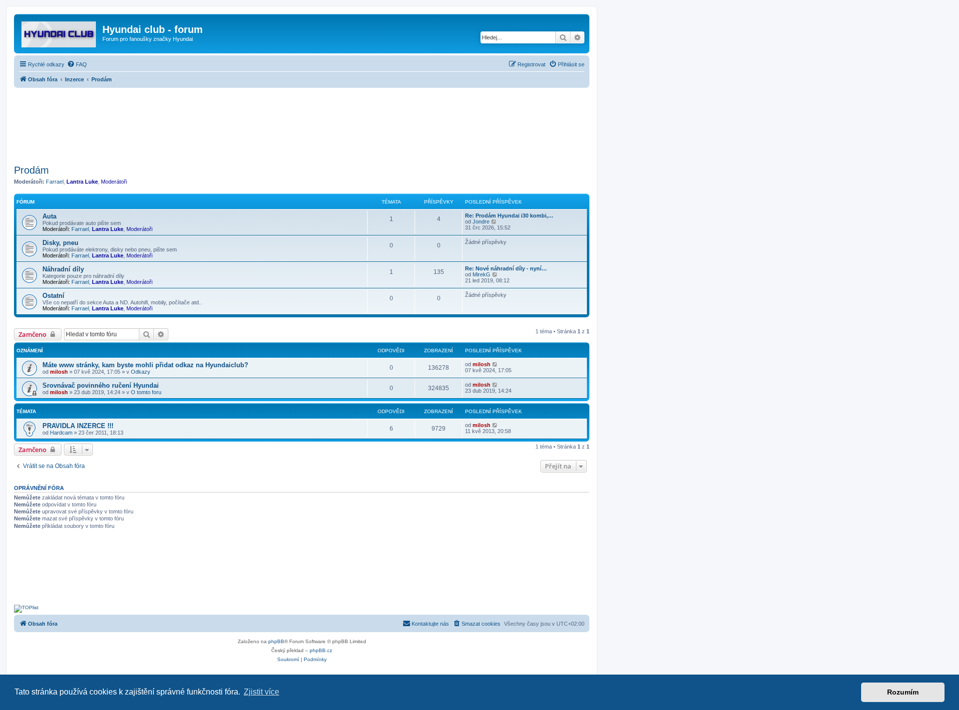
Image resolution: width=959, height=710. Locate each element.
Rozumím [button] (903, 692)
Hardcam (61, 433)
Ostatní (53, 295)
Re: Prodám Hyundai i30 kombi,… (509, 216)
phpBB (276, 641)
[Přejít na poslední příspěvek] (495, 364)
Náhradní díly (63, 269)
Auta (49, 216)
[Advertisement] (301, 123)
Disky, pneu (60, 242)
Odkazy (140, 372)
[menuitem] (77, 64)
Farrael (54, 182)
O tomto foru (146, 392)
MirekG (481, 274)
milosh (59, 372)
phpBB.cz (321, 650)
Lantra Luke (82, 182)
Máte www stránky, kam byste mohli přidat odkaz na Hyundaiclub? (145, 365)
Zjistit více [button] (261, 692)
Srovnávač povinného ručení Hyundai (100, 385)
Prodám (31, 170)
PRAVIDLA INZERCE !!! (77, 426)
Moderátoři (114, 182)
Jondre (481, 222)
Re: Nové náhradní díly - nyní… (506, 268)
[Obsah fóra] (59, 32)
